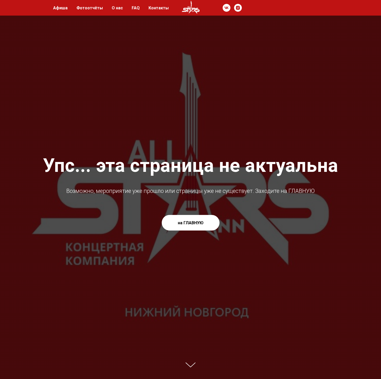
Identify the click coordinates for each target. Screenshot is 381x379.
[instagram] (238, 8)
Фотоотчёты (89, 7)
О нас (117, 7)
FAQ (136, 7)
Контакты (159, 7)
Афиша (60, 7)
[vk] (226, 8)
